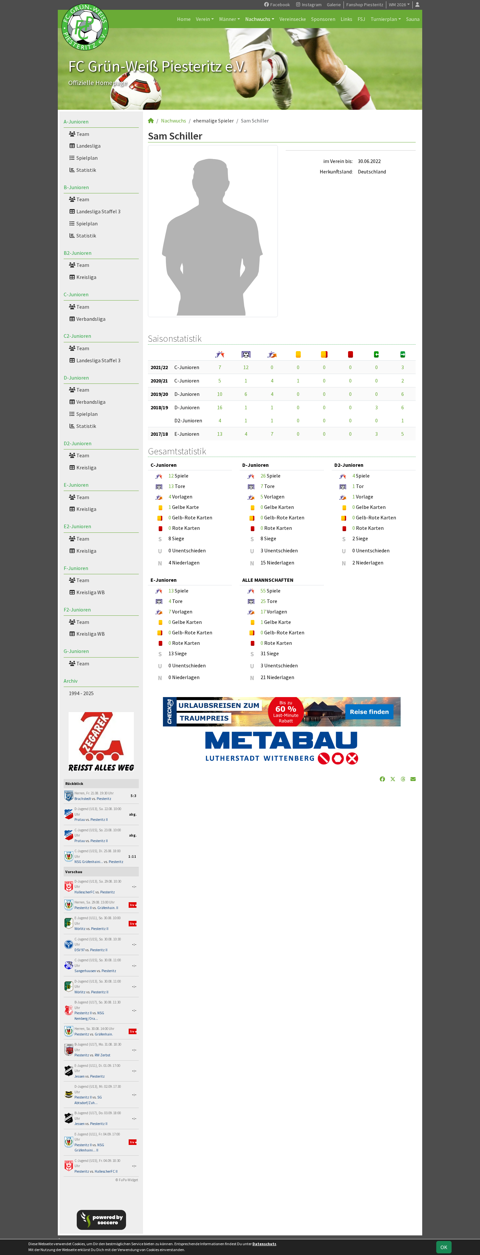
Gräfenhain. (104, 1034)
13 (219, 434)
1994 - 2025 (81, 693)
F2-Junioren (77, 609)
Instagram (311, 5)
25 (263, 601)
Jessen (79, 1076)
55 (263, 590)
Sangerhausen (85, 971)
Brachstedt (82, 798)
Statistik (85, 170)
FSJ (361, 19)
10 (219, 394)
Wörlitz (80, 928)
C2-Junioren (77, 336)
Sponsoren (323, 19)
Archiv (70, 680)
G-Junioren (76, 651)
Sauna (413, 19)
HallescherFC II (106, 1171)
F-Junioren (76, 568)
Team (82, 134)
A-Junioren (76, 121)
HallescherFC (84, 892)
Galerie (334, 5)
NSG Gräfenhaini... (88, 861)
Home (184, 19)
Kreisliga (85, 277)
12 (245, 367)
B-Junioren (76, 187)
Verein (203, 19)
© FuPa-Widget (127, 1180)
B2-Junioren (77, 253)
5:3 (133, 795)
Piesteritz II (99, 819)
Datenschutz (264, 1243)
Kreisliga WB (90, 592)
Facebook (279, 5)
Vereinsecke (293, 19)
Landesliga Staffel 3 (97, 211)
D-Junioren (76, 377)
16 (219, 407)
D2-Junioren (77, 443)
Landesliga (88, 145)
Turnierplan (384, 19)
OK (443, 1247)
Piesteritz (104, 798)
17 (263, 611)
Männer (227, 19)
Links (346, 19)
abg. (132, 814)
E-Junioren (76, 484)
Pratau (79, 819)
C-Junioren (76, 294)
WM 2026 (397, 5)
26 (263, 475)
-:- (134, 886)
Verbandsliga (90, 319)
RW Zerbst (102, 1055)
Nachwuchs (257, 19)
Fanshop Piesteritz (364, 5)
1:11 (132, 856)
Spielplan (86, 158)
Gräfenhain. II (107, 907)
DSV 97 (79, 950)
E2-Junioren (77, 526)
